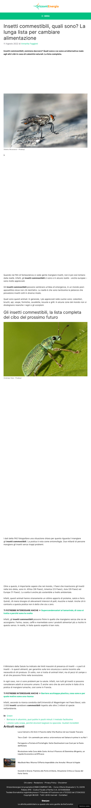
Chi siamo (28, 783)
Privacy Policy (50, 783)
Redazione (38, 783)
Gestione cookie (84, 806)
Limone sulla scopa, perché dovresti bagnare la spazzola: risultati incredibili (43, 723)
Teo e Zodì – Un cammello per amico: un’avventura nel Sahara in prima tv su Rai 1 (52, 737)
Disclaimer (62, 783)
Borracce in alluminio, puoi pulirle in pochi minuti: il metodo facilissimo (40, 719)
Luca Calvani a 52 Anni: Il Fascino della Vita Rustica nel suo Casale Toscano (50, 732)
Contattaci (63, 795)
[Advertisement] (45, 75)
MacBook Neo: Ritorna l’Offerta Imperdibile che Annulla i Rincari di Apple (49, 762)
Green (10, 716)
